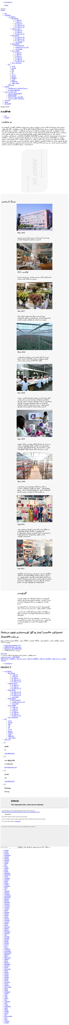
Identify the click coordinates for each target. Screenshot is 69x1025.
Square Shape (15, 44)
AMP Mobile (16, 657)
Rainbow (14, 78)
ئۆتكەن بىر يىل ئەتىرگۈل (59, 658)
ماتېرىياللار (11, 85)
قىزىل (13, 66)
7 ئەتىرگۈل (18, 22)
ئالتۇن (13, 80)
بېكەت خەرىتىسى (6, 657)
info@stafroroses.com (10, 767)
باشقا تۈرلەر (18, 42)
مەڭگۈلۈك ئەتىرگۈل (33, 658)
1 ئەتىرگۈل (18, 20)
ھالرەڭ (14, 68)
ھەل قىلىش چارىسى (10, 91)
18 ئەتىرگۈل (18, 23)
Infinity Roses (5, 658)
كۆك (13, 69)
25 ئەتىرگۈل (18, 32)
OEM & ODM (12, 95)
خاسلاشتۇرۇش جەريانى (15, 93)
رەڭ (9, 64)
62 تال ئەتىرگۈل (19, 27)
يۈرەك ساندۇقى (16, 28)
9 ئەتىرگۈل (18, 56)
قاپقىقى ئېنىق (15, 50)
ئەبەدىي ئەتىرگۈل (21, 658)
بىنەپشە (14, 76)
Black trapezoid (19, 45)
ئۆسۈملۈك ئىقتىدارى (14, 90)
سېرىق (13, 75)
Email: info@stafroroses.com (12, 645)
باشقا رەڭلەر (15, 83)
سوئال (6, 102)
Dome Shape (15, 35)
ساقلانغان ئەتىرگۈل (45, 658)
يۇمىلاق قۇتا (15, 18)
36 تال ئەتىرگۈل (19, 25)
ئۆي (5, 13)
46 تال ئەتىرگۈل (19, 39)
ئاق (12, 73)
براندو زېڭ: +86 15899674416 (12, 647)
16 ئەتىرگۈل (18, 30)
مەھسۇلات (7, 15)
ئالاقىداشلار (7, 103)
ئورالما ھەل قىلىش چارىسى (16, 98)
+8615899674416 (9, 753)
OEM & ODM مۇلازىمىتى (15, 97)
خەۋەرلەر (7, 100)
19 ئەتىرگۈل (18, 59)
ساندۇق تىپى (11, 16)
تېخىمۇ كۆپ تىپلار (17, 62)
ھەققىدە (6, 86)
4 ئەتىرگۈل (18, 52)
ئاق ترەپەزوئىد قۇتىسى (21, 47)
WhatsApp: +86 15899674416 (13, 649)
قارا (13, 71)
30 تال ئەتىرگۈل (19, 37)
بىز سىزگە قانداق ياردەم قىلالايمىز (18, 88)
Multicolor (14, 81)
